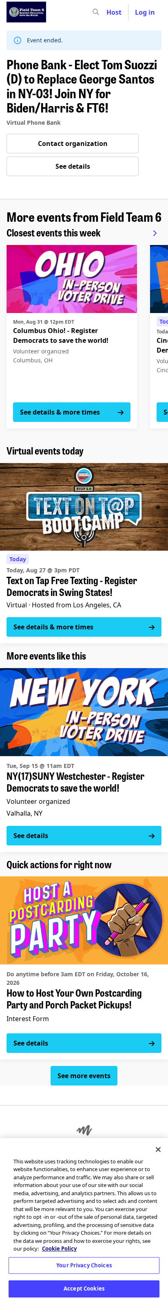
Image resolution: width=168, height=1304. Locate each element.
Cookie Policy (59, 1248)
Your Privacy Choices (84, 1265)
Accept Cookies (84, 1288)
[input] (110, 12)
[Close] (158, 1149)
